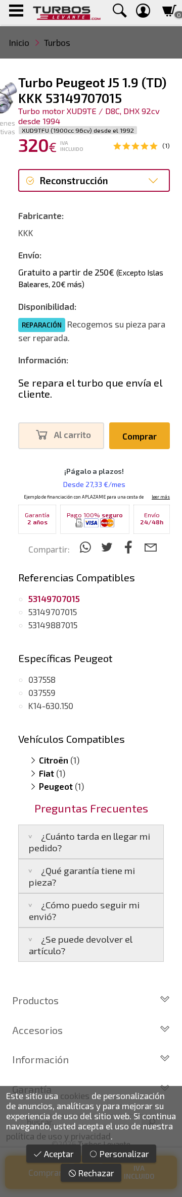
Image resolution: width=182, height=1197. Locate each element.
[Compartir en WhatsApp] (87, 547)
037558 (42, 679)
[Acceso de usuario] (143, 12)
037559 (42, 692)
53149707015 (52, 612)
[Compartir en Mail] (150, 547)
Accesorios (37, 1030)
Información (40, 1059)
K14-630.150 (50, 705)
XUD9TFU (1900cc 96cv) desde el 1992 (78, 130)
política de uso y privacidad (58, 1136)
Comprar (139, 436)
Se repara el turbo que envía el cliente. (90, 388)
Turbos (57, 42)
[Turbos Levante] (66, 12)
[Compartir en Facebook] (130, 547)
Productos (35, 1000)
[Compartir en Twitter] (108, 547)
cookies (74, 1096)
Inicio (19, 42)
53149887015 (52, 625)
